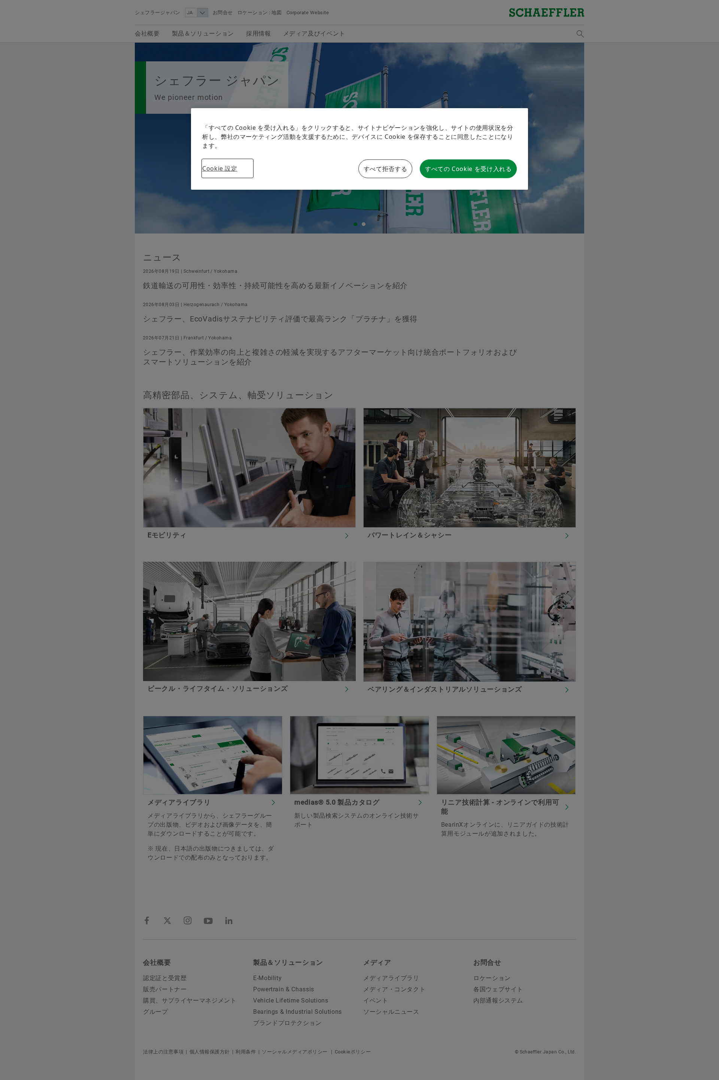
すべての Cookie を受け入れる (468, 169)
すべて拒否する (385, 169)
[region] (359, 149)
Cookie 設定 (219, 168)
